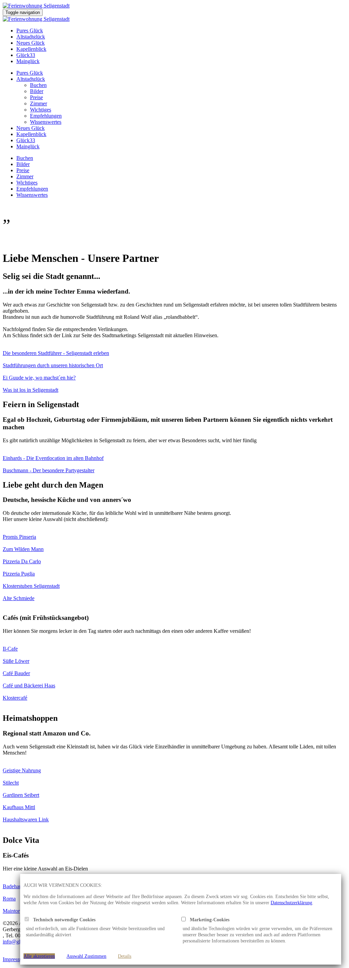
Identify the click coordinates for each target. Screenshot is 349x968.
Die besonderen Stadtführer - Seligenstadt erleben (56, 353)
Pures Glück (29, 30)
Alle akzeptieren (39, 956)
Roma (9, 899)
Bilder (36, 91)
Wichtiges (40, 110)
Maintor (11, 911)
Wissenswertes (45, 122)
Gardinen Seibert (21, 795)
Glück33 (25, 55)
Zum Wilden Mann (23, 549)
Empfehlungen (46, 116)
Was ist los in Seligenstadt (30, 390)
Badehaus (13, 886)
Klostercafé (15, 698)
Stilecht (11, 783)
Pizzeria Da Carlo (22, 561)
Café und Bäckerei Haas (29, 685)
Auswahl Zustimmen (86, 956)
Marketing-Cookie (207, 919)
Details (124, 956)
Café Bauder (16, 673)
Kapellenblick (31, 49)
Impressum (14, 959)
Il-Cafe (10, 649)
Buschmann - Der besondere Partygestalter (48, 470)
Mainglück (28, 61)
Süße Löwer (16, 661)
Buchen (38, 85)
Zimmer (38, 103)
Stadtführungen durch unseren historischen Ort (53, 365)
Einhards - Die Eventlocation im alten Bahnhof (53, 458)
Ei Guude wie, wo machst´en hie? (39, 378)
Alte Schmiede (18, 598)
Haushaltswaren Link (26, 819)
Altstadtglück (30, 37)
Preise (36, 97)
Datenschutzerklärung (291, 902)
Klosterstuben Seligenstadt (31, 586)
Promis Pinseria (19, 537)
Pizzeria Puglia (19, 574)
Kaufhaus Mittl (19, 807)
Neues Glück (30, 43)
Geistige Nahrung (22, 770)
